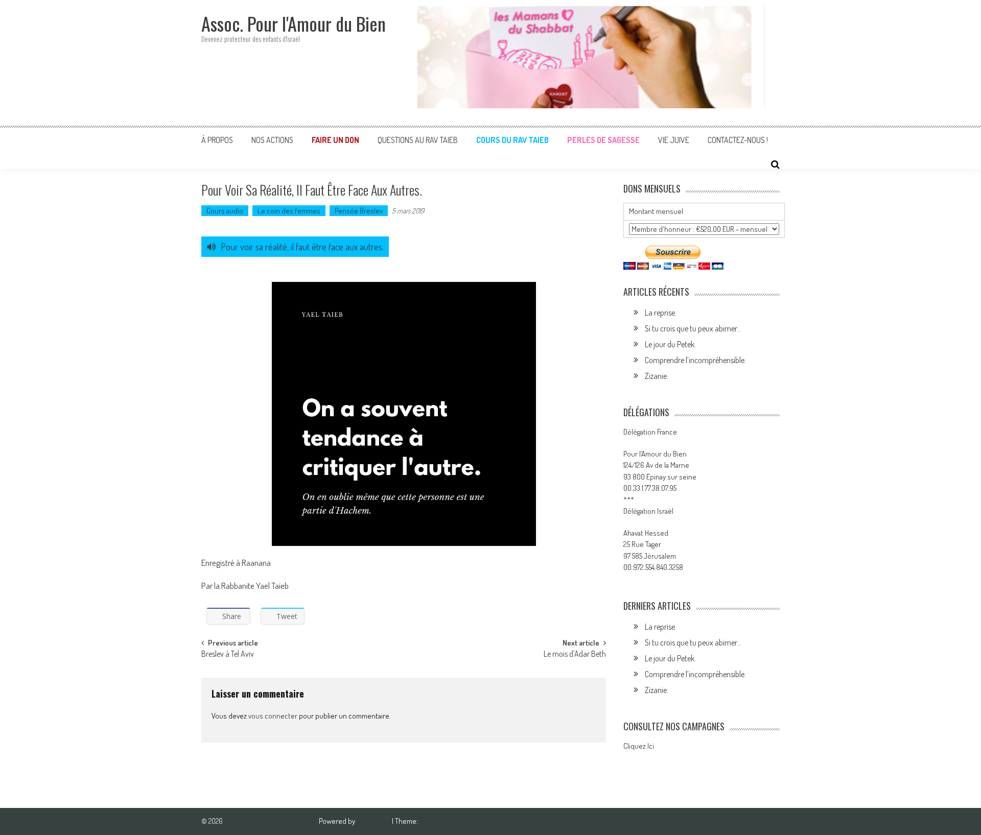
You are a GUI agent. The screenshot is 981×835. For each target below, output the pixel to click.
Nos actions (272, 140)
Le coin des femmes (289, 211)
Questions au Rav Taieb (418, 140)
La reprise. (660, 312)
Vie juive (673, 140)
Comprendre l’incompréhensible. (695, 360)
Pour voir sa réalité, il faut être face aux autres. (302, 246)
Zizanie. (656, 376)
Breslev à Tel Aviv (227, 655)
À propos (217, 140)
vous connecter (272, 716)
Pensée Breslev (359, 211)
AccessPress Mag (445, 821)
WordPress (374, 821)
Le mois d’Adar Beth (575, 655)
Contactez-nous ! (738, 140)
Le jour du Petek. (670, 344)
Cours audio (224, 211)
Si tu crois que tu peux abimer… (693, 328)
